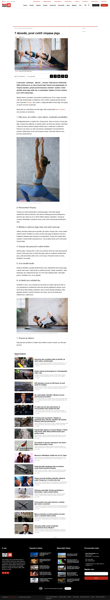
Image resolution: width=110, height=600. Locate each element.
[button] (89, 5)
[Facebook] (93, 5)
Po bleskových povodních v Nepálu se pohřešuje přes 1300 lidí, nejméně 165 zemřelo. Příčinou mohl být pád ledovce (50, 419)
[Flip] (66, 76)
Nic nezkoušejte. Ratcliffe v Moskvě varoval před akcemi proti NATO (49, 396)
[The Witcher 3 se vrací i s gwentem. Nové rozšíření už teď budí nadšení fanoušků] (62, 568)
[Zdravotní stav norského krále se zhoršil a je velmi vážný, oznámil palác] (24, 362)
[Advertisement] (84, 56)
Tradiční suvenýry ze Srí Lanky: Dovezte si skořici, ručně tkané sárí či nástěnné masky (46, 573)
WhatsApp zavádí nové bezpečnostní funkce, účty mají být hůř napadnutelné (73, 561)
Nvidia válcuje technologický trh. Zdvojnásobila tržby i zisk (50, 372)
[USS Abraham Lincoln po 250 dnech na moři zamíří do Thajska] (24, 386)
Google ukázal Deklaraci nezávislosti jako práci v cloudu (45, 560)
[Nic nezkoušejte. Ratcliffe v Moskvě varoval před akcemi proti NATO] (24, 398)
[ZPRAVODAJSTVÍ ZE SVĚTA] (4, 5)
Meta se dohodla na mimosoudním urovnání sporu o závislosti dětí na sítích (49, 515)
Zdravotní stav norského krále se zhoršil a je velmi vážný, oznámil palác (49, 360)
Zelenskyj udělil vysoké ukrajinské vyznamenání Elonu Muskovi (46, 527)
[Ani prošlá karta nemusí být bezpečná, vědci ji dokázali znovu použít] (62, 580)
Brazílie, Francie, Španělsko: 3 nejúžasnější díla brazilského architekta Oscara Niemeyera (46, 580)
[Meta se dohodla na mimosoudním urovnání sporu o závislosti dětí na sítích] (24, 517)
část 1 (58, 109)
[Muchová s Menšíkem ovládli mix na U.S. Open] (24, 457)
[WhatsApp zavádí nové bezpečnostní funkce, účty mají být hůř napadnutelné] (62, 561)
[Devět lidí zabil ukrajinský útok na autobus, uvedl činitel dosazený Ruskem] (24, 469)
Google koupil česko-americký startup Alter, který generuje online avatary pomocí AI (44, 567)
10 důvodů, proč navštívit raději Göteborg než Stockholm (45, 554)
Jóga (16, 28)
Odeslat (96, 578)
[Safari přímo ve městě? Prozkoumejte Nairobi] (62, 555)
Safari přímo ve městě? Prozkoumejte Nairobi (72, 554)
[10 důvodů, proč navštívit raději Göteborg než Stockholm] (34, 554)
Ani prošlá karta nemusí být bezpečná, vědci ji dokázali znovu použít (73, 580)
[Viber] (62, 76)
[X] (98, 5)
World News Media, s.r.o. (13, 597)
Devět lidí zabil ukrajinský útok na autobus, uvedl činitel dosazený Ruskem (49, 467)
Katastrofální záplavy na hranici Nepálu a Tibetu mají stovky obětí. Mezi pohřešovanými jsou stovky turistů (50, 431)
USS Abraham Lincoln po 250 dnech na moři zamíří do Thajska (49, 384)
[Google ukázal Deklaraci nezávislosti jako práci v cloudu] (34, 561)
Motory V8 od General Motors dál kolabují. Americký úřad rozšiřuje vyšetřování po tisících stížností (72, 575)
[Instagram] (96, 5)
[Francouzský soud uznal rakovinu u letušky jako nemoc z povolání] (24, 505)
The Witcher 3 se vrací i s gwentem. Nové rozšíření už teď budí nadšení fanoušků (73, 567)
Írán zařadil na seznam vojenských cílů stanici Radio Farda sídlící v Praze (50, 443)
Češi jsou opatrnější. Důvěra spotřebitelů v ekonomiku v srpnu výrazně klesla (49, 491)
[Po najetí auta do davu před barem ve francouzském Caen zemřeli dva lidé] (24, 410)
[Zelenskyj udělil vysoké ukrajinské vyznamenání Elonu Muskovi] (24, 529)
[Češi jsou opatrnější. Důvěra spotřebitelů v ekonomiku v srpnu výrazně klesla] (24, 493)
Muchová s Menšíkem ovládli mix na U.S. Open (50, 455)
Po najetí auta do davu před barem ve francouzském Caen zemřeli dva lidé (47, 408)
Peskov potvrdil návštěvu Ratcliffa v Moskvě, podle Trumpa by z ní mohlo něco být (49, 479)
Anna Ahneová (21, 76)
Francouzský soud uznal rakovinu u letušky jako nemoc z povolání (49, 503)
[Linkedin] (58, 76)
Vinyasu (29, 102)
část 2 (63, 109)
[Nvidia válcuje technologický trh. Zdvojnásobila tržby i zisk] (24, 374)
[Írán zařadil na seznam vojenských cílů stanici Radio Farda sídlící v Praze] (24, 445)
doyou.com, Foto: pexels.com (25, 71)
